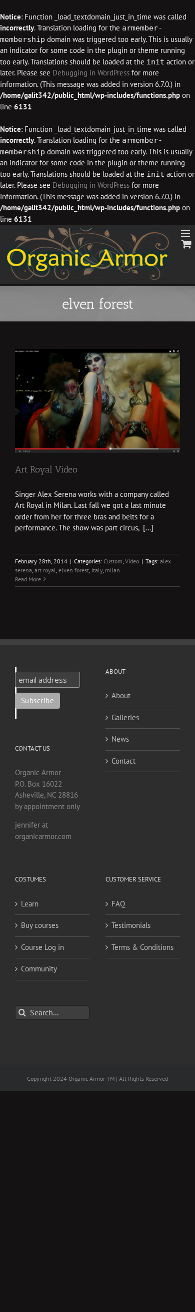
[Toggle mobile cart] (187, 244)
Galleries (125, 717)
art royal (45, 570)
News (120, 739)
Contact (124, 761)
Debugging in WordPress (91, 72)
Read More (28, 579)
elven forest (73, 570)
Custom (113, 561)
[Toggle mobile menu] (186, 233)
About (121, 695)
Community (39, 968)
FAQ (118, 903)
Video (132, 561)
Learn (29, 903)
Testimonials (131, 925)
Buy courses (39, 925)
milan (112, 570)
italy (97, 570)
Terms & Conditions (143, 947)
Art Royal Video (46, 469)
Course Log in (42, 947)
